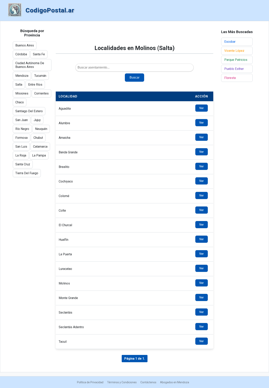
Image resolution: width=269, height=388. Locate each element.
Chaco (19, 102)
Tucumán (40, 76)
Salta (18, 84)
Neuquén (41, 129)
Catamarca (40, 146)
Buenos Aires (24, 45)
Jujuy (37, 120)
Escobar (230, 42)
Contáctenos (148, 382)
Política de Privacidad (90, 382)
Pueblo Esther (234, 69)
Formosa (21, 138)
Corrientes (41, 93)
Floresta (230, 78)
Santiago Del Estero (29, 111)
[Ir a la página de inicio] (15, 10)
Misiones (21, 93)
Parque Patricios (235, 60)
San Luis (21, 146)
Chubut (38, 138)
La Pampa (39, 155)
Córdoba (21, 54)
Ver (201, 108)
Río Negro (22, 129)
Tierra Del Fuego (26, 173)
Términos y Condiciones (122, 382)
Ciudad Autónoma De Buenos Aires (29, 65)
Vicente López (234, 51)
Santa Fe (39, 54)
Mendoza (21, 76)
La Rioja (20, 155)
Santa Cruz (22, 164)
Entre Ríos (35, 84)
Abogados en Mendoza (174, 382)
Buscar (134, 77)
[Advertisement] (134, 35)
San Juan (21, 120)
